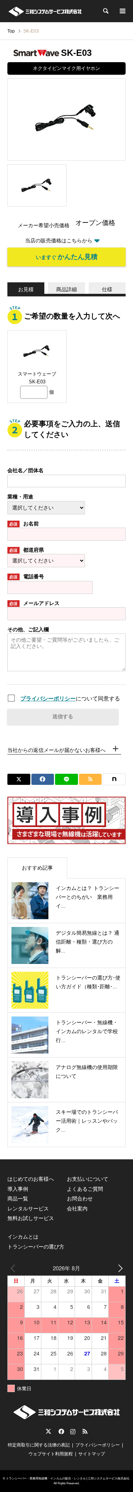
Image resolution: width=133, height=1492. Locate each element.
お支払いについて (87, 1179)
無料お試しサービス (30, 1218)
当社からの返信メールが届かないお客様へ (56, 750)
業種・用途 (20, 497)
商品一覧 (17, 1199)
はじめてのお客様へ (30, 1179)
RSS (85, 1431)
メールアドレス (34, 603)
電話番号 (26, 576)
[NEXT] (119, 1268)
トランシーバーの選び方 (35, 1247)
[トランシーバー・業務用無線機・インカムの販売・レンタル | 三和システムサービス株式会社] (44, 11)
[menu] (122, 11)
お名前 (24, 524)
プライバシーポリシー (48, 698)
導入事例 (17, 1189)
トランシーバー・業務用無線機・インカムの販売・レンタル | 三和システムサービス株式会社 (67, 1478)
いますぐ (67, 257)
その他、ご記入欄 (28, 629)
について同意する (70, 698)
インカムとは (22, 1237)
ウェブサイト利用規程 (50, 1453)
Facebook (60, 1431)
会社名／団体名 (25, 470)
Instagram (72, 1431)
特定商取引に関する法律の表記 (39, 1445)
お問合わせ (80, 1199)
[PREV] (14, 1268)
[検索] (105, 11)
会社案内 (77, 1209)
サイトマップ (91, 1453)
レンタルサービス (28, 1209)
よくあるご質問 (85, 1189)
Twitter (48, 1431)
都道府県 (26, 550)
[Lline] (66, 779)
